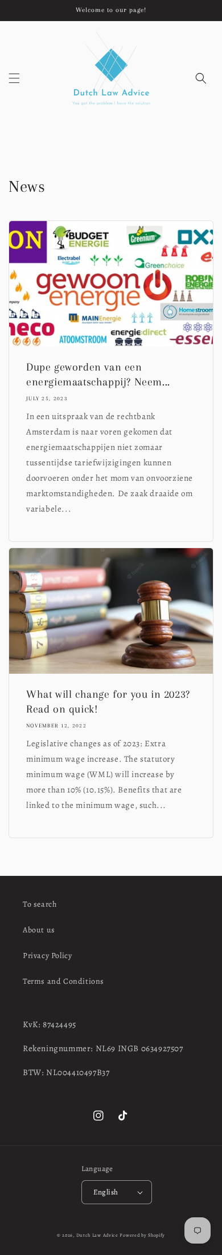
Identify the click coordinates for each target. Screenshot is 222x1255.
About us (39, 929)
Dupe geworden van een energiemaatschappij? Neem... (98, 374)
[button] (14, 78)
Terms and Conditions (63, 981)
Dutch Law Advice (97, 1235)
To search (39, 904)
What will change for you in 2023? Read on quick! (108, 701)
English (105, 1192)
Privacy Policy (47, 955)
